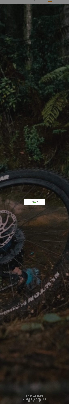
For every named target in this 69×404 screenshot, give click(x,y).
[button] (34, 204)
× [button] (44, 199)
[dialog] (34, 202)
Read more (37, 201)
